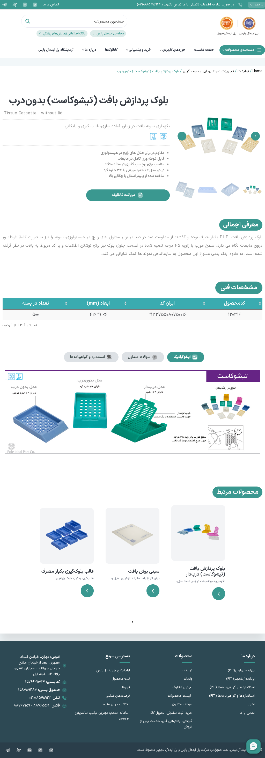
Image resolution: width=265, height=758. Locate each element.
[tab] (185, 357)
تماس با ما (51, 4)
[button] (255, 136)
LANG (259, 5)
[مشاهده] (218, 593)
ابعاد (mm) (98, 303)
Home (257, 71)
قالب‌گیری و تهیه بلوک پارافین (75, 578)
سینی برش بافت (143, 571)
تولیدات (243, 71)
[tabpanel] (198, 559)
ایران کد (167, 303)
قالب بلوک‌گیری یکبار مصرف (67, 571)
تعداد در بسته (35, 303)
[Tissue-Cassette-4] (218, 136)
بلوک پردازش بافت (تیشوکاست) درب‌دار (205, 571)
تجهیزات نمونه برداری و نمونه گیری (208, 71)
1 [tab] (132, 621)
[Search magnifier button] (27, 21)
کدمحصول (234, 303)
